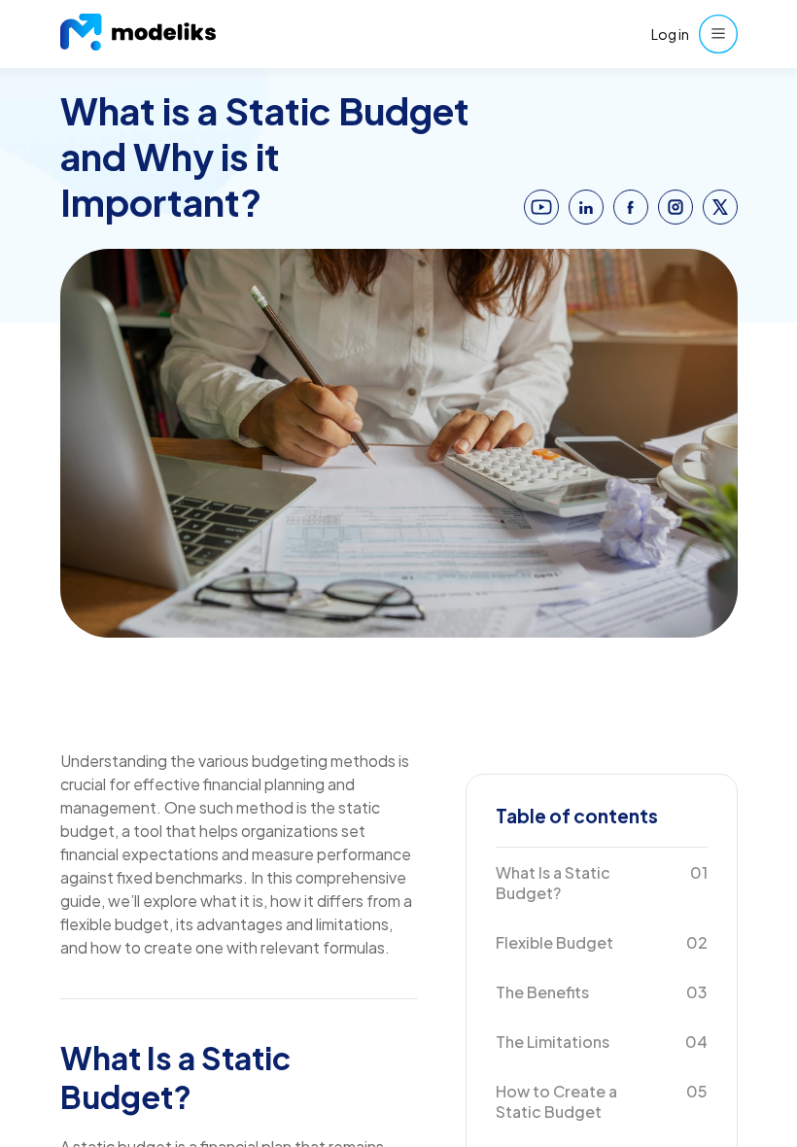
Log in (670, 34)
